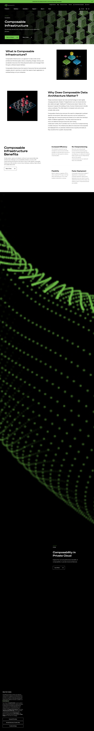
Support (34, 9)
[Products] (10, 9)
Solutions (16, 9)
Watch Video (26, 37)
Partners (70, 4)
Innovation (25, 9)
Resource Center (63, 4)
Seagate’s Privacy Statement (13, 709)
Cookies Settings (13, 726)
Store (49, 9)
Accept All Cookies (13, 719)
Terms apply (59, 1)
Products (7, 9)
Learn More (57, 568)
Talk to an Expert (10, 37)
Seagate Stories (52, 4)
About (42, 9)
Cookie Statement (6, 701)
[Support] (37, 9)
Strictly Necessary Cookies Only (13, 722)
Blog (58, 4)
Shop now (54, 1)
